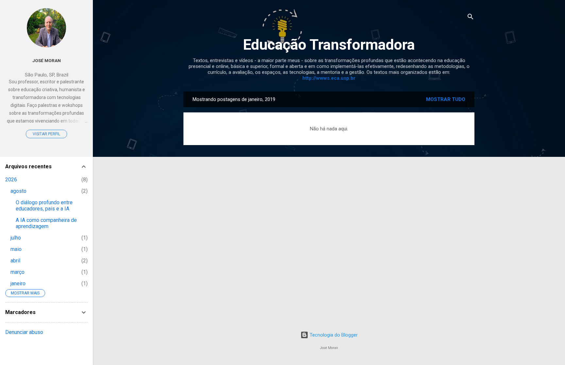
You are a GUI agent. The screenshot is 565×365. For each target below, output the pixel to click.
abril (15, 260)
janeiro (18, 283)
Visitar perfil (46, 134)
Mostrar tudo (445, 99)
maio (16, 249)
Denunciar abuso (24, 332)
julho (15, 238)
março (17, 272)
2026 (11, 179)
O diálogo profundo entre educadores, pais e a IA (44, 205)
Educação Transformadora (329, 44)
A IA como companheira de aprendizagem (46, 223)
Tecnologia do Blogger (333, 335)
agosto (18, 191)
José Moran (46, 60)
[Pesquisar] (470, 18)
